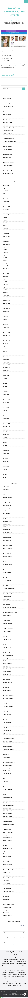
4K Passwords (6, 489)
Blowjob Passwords (7, 545)
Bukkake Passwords (7, 559)
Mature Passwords (7, 751)
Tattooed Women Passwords (9, 867)
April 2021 (5, 354)
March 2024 (5, 260)
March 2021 (5, 356)
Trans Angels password (7, 983)
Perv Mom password (20, 972)
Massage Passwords (7, 746)
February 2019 (6, 418)
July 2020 (5, 378)
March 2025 (5, 228)
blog (26, 954)
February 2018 (6, 450)
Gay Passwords (6, 660)
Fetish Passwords (7, 636)
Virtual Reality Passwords (8, 904)
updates (9, 985)
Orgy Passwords (6, 770)
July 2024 (5, 249)
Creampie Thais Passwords (9, 588)
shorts (22, 978)
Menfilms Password (7, 170)
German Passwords (7, 663)
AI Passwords (6, 494)
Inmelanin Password (7, 133)
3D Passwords (6, 486)
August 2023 (6, 279)
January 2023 (6, 297)
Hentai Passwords (7, 690)
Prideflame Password (7, 154)
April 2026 (5, 196)
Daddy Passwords (7, 599)
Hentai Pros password (21, 963)
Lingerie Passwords (7, 741)
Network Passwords (7, 765)
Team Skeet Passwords (8, 869)
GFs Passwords (6, 666)
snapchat (16, 981)
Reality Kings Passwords (8, 805)
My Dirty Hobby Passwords (9, 762)
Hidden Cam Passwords (8, 695)
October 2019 (6, 402)
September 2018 (6, 431)
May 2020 (5, 383)
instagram (14, 965)
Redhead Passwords (7, 810)
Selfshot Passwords (7, 821)
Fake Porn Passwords (8, 628)
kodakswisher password (16, 73)
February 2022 (6, 327)
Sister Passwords (7, 829)
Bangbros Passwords (8, 518)
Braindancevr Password (8, 117)
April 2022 (5, 321)
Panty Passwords (7, 773)
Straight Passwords (7, 853)
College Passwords (7, 580)
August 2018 (6, 434)
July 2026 (5, 188)
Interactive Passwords (8, 706)
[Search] (23, 89)
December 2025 (6, 204)
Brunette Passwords (7, 556)
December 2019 (6, 397)
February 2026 (6, 201)
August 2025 (6, 214)
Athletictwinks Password (8, 159)
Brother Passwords (7, 553)
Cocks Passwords (7, 577)
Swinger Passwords (7, 864)
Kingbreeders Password (8, 101)
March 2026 (5, 198)
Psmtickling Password (8, 165)
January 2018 (6, 453)
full (14, 961)
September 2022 (6, 308)
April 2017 (5, 477)
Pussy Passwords (7, 802)
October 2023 (6, 273)
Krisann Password (23, 82)
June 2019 (5, 413)
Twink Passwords (7, 893)
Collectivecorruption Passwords (10, 176)
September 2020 (6, 372)
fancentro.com (5, 961)
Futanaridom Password (8, 119)
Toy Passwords (6, 883)
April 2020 (5, 386)
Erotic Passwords (7, 617)
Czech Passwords (7, 596)
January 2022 (6, 330)
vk (13, 75)
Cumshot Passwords (7, 593)
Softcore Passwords (7, 837)
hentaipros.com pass (21, 961)
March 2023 (5, 292)
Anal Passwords (6, 500)
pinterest (4, 974)
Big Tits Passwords (7, 532)
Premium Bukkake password (19, 974)
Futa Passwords (6, 652)
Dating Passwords (7, 601)
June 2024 (5, 252)
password (25, 74)
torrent (9, 75)
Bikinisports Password (8, 135)
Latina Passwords (7, 730)
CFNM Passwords (7, 572)
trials (16, 983)
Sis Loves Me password (6, 981)
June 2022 (5, 316)
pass (19, 74)
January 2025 (6, 233)
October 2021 (6, 338)
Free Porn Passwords (14, 20)
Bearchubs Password (7, 157)
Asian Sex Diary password (17, 954)
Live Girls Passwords (7, 743)
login (13, 74)
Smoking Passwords (7, 834)
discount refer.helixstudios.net (11, 959)
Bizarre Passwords (7, 537)
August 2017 (6, 466)
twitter (12, 75)
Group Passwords (7, 674)
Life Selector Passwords (8, 738)
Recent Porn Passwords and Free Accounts (14, 11)
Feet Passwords (6, 634)
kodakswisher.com (8, 74)
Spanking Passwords (7, 843)
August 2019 (6, 407)
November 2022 (6, 303)
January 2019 (6, 421)
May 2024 (5, 255)
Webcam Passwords (7, 915)
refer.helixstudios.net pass (18, 976)
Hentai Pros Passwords (8, 692)
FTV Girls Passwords (7, 650)
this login (14, 65)
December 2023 (6, 268)
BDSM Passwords (7, 526)
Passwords (5, 781)
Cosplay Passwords (7, 583)
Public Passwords (7, 800)
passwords (3, 75)
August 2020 (6, 375)
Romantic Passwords (7, 813)
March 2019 (5, 415)
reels (9, 976)
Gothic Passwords (7, 668)
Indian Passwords (7, 703)
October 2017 (6, 461)
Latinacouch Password (8, 130)
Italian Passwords (7, 714)
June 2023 (5, 284)
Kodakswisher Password (14, 22)
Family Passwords (7, 631)
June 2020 (5, 380)
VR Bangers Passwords (8, 909)
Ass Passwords (6, 510)
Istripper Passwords (7, 711)
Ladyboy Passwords (7, 722)
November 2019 (6, 399)
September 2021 (6, 340)
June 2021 (5, 348)
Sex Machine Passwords (8, 824)
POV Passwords (6, 794)
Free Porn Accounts (7, 642)
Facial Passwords (7, 625)
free (6, 73)
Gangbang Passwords (8, 658)
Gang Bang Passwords (8, 655)
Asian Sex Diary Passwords (9, 508)
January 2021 (6, 362)
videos (14, 985)
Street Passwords (7, 856)
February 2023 (6, 295)
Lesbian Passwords (7, 735)
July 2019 (5, 410)
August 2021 (6, 343)
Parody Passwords (7, 776)
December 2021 (6, 332)
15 (20, 935)
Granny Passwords (7, 671)
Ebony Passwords (7, 615)
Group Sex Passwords (8, 676)
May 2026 (5, 193)
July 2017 (5, 469)
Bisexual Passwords (7, 534)
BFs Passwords (6, 529)
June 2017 (5, 472)
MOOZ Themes (11, 994)
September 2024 (6, 244)
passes (21, 74)
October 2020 (6, 370)
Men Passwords (6, 754)
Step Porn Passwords (8, 851)
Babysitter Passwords (8, 516)
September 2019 (6, 405)
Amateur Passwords (7, 497)
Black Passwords (7, 540)
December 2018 (6, 423)
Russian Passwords (7, 816)
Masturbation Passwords (8, 749)
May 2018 (5, 442)
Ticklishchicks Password (8, 168)
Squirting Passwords (7, 848)
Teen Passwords (6, 872)
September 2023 (6, 276)
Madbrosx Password (7, 146)
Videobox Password (7, 149)
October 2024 (6, 241)
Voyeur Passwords (7, 907)
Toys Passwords (6, 885)
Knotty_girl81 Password (6, 82)
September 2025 (6, 212)
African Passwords (7, 492)
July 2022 (5, 313)
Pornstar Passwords (7, 792)
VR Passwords (6, 912)
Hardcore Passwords (7, 684)
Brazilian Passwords (7, 548)
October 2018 (6, 429)
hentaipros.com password (8, 963)
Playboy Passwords (7, 786)
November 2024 (6, 238)
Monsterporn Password (8, 125)
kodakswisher (9, 73)
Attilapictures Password (8, 127)
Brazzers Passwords (7, 550)
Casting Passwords (7, 567)
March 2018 (5, 447)
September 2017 (6, 463)
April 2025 (5, 225)
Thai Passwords (6, 875)
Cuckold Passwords (7, 591)
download (22, 959)
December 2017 (6, 455)
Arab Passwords (6, 502)
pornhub (9, 974)
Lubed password (13, 967)
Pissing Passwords (7, 784)
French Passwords (7, 647)
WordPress (22, 994)
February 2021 (6, 359)
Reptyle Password (7, 98)
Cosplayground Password (9, 138)
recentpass (16, 24)
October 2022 (6, 305)
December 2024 (6, 236)
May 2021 (5, 351)
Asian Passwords (7, 505)
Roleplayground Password (9, 143)
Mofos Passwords (7, 759)
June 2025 (5, 220)
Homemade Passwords (8, 698)
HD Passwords (6, 687)
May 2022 (5, 319)
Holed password (6, 965)
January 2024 (6, 265)
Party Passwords (6, 778)
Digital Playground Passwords (9, 607)
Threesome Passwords (8, 877)
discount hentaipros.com (14, 957)
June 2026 (5, 190)
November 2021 (6, 335)
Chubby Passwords (7, 575)
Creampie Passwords (7, 585)
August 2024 (6, 246)
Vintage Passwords (7, 901)
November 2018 (6, 426)
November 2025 (6, 206)
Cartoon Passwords (7, 564)
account (3, 73)
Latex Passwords (7, 725)
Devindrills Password (7, 109)
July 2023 (5, 281)
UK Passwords (6, 896)
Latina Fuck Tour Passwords (9, 727)
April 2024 (5, 257)
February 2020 (6, 391)
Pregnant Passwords (7, 797)
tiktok (21, 981)
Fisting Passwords (7, 639)
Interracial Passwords (8, 709)
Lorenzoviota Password (8, 103)
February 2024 (6, 263)
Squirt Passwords (7, 845)
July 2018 (5, 437)
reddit (6, 75)
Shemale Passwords (7, 826)
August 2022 (6, 311)
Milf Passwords (6, 757)
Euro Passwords (6, 620)
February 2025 (6, 230)
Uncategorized (6, 899)
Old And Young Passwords (9, 767)
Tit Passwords (6, 880)
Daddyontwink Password (8, 162)
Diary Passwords (6, 604)
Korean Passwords (7, 719)
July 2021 (5, 346)
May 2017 (5, 474)
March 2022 (5, 324)
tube (20, 983)
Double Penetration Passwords (10, 612)
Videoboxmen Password (8, 151)
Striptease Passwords (8, 859)
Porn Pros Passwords (8, 789)
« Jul (13, 944)
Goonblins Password (7, 122)
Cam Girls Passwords (7, 561)
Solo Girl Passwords (7, 840)
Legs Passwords (6, 733)
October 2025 (6, 209)
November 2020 (6, 367)
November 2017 (6, 458)
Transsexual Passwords (8, 891)
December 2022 (6, 300)
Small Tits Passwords (8, 832)
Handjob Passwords (7, 682)
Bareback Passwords (7, 521)
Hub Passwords (6, 701)
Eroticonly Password (7, 111)
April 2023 (5, 289)
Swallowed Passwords (8, 861)
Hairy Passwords (6, 679)
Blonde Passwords (7, 542)
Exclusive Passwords (7, 623)
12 (10, 935)
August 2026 (6, 185)
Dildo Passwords (6, 609)
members (16, 74)
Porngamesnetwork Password (9, 141)
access (2, 954)
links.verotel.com (22, 965)
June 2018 (5, 439)
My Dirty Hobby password (9, 970)
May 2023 (5, 287)
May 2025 (5, 222)
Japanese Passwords (7, 717)
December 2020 (6, 364)
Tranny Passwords (7, 888)
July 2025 (5, 217)
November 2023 (6, 271)
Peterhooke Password (8, 106)
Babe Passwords (6, 513)
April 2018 (5, 445)
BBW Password (6, 524)
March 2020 (5, 388)
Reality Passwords (7, 808)
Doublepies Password (8, 173)
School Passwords (7, 818)
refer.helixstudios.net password (11, 978)
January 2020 (6, 394)
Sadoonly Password (7, 114)
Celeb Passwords (7, 569)
